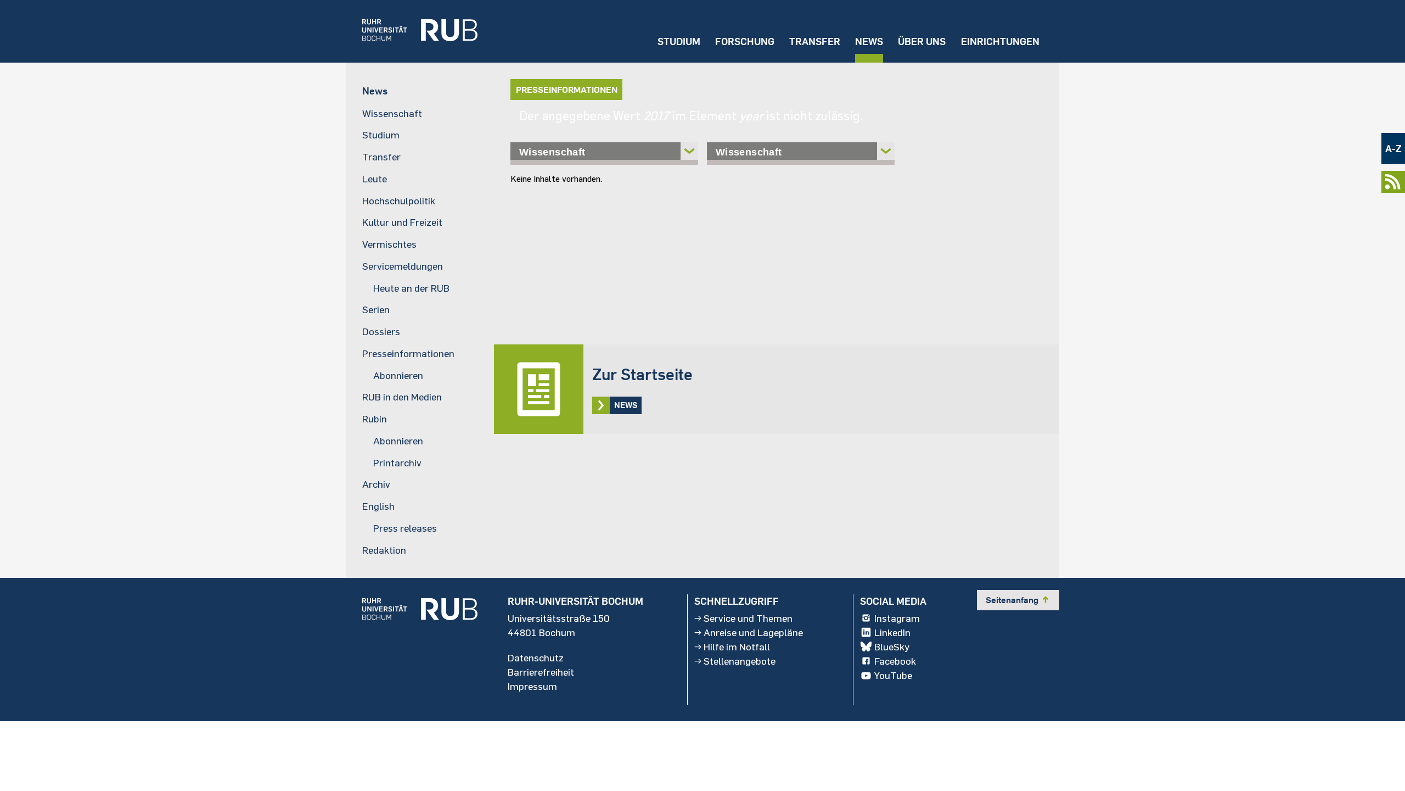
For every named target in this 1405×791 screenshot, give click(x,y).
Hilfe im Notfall (737, 646)
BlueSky (891, 646)
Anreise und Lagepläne (753, 632)
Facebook (895, 661)
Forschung (744, 41)
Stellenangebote (739, 661)
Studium (678, 41)
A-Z (1393, 148)
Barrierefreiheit (541, 672)
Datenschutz (536, 657)
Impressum (532, 686)
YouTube (893, 675)
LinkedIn (892, 632)
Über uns (922, 41)
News (869, 41)
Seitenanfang (1018, 599)
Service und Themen (748, 618)
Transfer (814, 41)
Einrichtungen (1000, 41)
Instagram (897, 618)
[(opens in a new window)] (411, 31)
